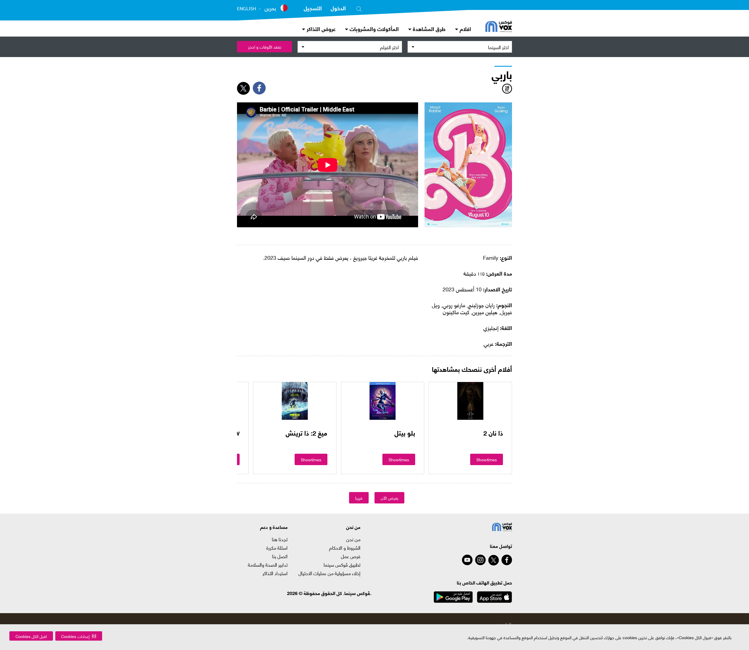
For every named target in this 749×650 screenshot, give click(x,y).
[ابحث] (359, 8)
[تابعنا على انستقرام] (480, 560)
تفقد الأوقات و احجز (264, 47)
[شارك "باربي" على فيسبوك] (259, 88)
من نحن (353, 539)
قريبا (359, 498)
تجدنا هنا (280, 539)
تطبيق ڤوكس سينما (342, 564)
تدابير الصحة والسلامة (268, 564)
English (246, 8)
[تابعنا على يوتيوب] (467, 560)
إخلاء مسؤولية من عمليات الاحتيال (329, 573)
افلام (464, 28)
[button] (78, 636)
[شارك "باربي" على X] (243, 88)
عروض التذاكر (320, 28)
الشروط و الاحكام (344, 547)
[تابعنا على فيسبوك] (506, 560)
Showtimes (486, 459)
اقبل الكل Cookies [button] (31, 636)
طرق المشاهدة (428, 28)
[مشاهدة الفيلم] (470, 400)
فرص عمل (350, 556)
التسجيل (313, 8)
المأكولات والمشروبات (373, 28)
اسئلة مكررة (277, 547)
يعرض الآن (389, 498)
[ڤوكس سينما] (498, 26)
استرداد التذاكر (275, 573)
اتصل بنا (280, 556)
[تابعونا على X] (493, 560)
